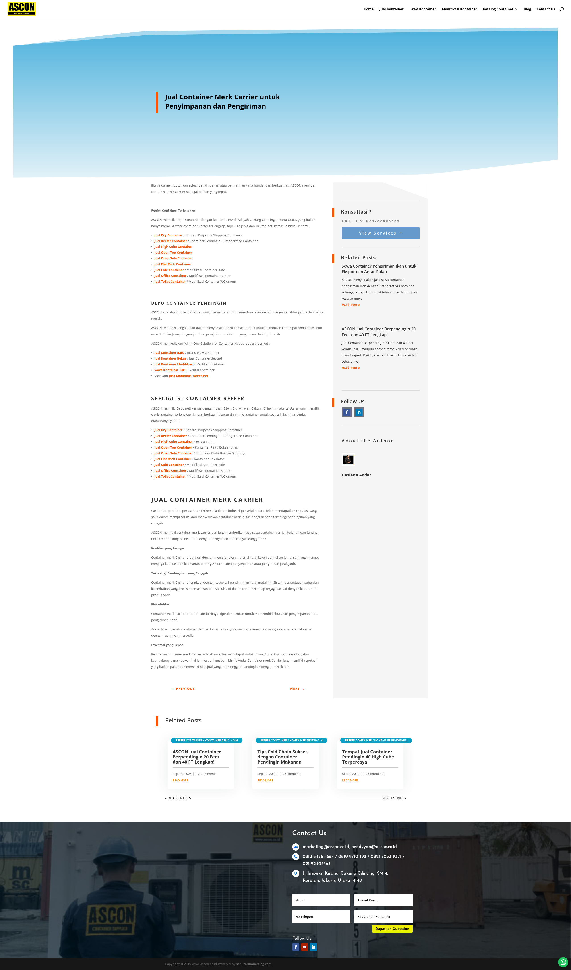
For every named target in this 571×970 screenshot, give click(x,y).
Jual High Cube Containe (173, 441)
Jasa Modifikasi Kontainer (188, 376)
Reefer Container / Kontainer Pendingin (207, 740)
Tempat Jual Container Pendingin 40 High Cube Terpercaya (368, 757)
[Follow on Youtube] (304, 947)
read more (351, 304)
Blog (527, 9)
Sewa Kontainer (423, 9)
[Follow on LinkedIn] (359, 412)
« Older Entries (178, 798)
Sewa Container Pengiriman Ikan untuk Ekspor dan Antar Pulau (379, 268)
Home (369, 9)
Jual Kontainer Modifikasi (173, 364)
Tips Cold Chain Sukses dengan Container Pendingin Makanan (282, 757)
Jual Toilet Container (170, 476)
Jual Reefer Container (170, 436)
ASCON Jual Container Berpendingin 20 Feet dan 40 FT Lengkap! (379, 331)
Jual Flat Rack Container (172, 459)
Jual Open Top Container (173, 447)
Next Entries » (394, 798)
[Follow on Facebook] (347, 412)
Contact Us (546, 9)
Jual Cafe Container (169, 465)
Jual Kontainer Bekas (170, 358)
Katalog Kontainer (498, 9)
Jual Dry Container (168, 430)
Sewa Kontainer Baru (170, 370)
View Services (378, 233)
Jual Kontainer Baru (169, 352)
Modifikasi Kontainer (459, 9)
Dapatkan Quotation (392, 928)
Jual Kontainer (391, 9)
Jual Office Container (170, 470)
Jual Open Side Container (173, 453)
